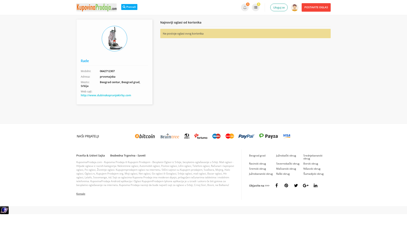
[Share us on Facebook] (276, 185)
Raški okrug (283, 174)
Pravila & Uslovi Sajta (90, 155)
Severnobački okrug (288, 163)
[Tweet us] (296, 185)
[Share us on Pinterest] (286, 185)
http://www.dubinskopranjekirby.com (106, 95)
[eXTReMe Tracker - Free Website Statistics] (4, 213)
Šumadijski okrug (313, 174)
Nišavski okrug (312, 168)
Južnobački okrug (286, 155)
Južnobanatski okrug (261, 174)
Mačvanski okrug (286, 168)
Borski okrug (310, 163)
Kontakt (80, 193)
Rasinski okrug (257, 163)
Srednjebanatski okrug (312, 157)
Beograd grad (257, 155)
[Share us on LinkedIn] (315, 185)
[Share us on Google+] (305, 185)
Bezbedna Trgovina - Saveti (128, 155)
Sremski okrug (257, 168)
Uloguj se (279, 7)
